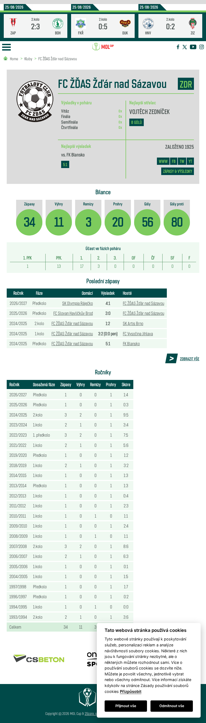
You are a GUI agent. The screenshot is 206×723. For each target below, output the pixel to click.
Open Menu (6, 47)
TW (182, 161)
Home (14, 58)
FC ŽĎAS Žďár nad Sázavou (57, 58)
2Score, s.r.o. (93, 713)
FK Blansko (76, 154)
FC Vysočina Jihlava (138, 333)
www (163, 161)
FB (173, 161)
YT (190, 161)
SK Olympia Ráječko (77, 303)
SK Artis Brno (133, 323)
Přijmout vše (125, 706)
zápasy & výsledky (177, 171)
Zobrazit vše (189, 358)
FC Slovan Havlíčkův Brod (73, 313)
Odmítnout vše (171, 706)
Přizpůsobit (130, 691)
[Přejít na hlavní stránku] (103, 46)
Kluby (28, 58)
